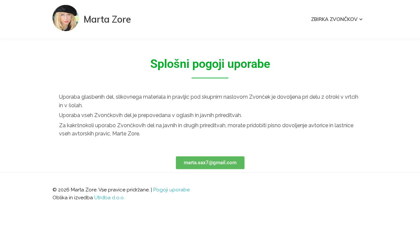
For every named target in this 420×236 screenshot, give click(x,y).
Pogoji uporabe (171, 190)
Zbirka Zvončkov (334, 19)
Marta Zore (107, 19)
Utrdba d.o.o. (109, 198)
